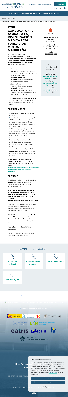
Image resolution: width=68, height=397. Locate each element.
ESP (55, 9)
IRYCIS (11, 13)
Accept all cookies (48, 379)
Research (17, 13)
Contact (11, 376)
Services (33, 13)
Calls (39, 13)
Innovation (25, 13)
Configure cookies (48, 387)
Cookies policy (22, 376)
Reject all (48, 383)
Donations (60, 4)
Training (45, 13)
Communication (54, 13)
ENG (60, 9)
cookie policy (53, 372)
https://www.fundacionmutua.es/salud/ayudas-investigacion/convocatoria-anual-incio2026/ (24, 169)
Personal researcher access (40, 4)
